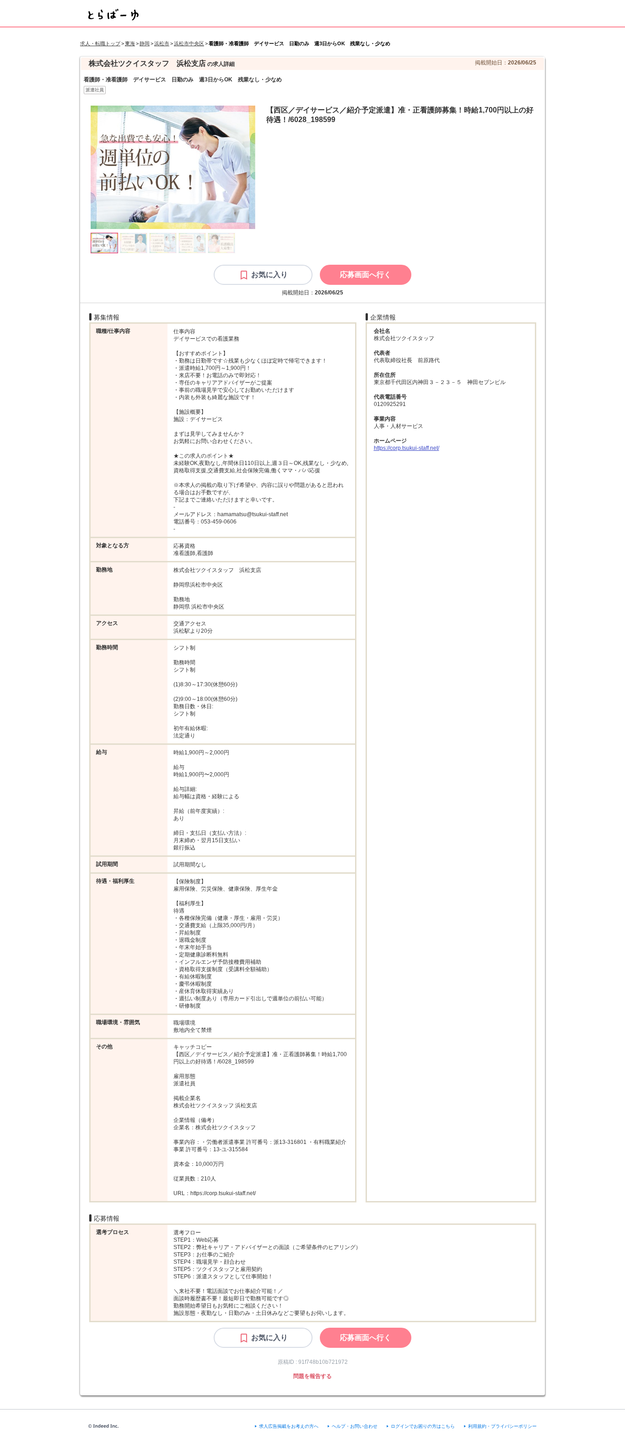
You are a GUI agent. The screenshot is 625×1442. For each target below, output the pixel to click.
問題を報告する (312, 1376)
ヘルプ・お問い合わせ (354, 1426)
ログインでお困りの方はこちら (423, 1426)
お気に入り (269, 274)
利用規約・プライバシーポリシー (502, 1426)
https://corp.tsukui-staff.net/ (406, 448)
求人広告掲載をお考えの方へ (288, 1426)
